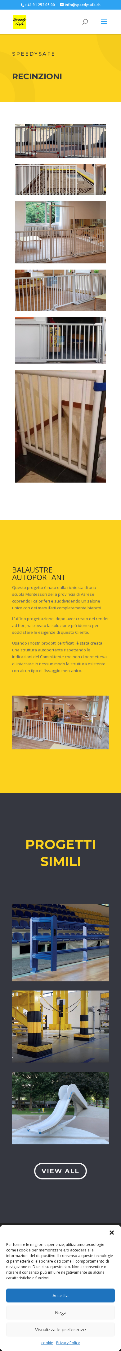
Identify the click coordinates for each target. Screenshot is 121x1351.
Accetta (60, 1295)
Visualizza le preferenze (60, 1329)
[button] (112, 1233)
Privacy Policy (68, 1342)
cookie (47, 1342)
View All (60, 1171)
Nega (60, 1312)
